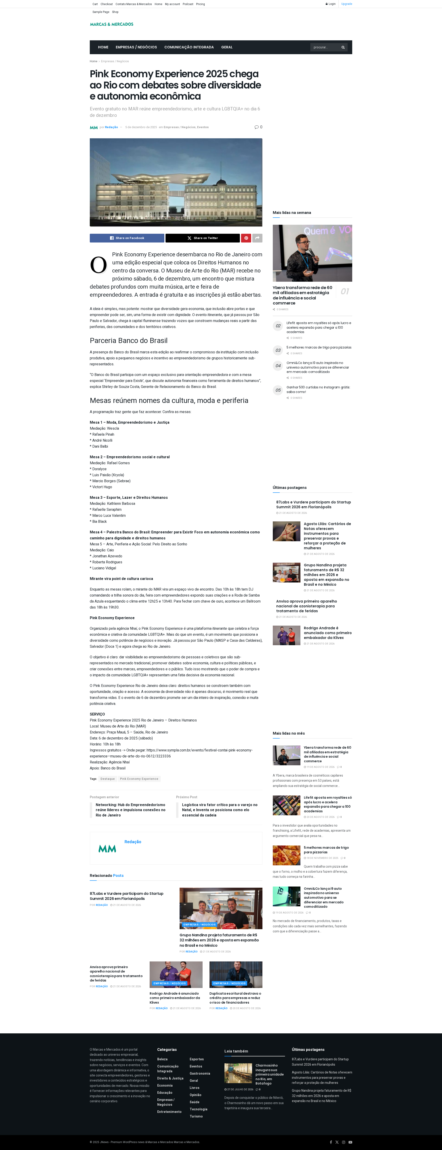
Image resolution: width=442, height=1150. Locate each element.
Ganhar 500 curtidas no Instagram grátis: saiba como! (318, 389)
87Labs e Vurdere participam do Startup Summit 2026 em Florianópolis (126, 896)
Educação (164, 1093)
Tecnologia (198, 1109)
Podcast (188, 4)
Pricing (200, 4)
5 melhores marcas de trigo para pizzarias (319, 347)
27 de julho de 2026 (240, 1089)
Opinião (195, 1095)
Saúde (194, 1102)
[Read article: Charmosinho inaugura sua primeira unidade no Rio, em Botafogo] (238, 1073)
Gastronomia (200, 1073)
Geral (227, 47)
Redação (111, 127)
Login (332, 4)
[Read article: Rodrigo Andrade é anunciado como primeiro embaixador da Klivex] (176, 974)
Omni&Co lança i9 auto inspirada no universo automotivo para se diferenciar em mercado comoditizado (318, 367)
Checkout (107, 4)
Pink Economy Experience (139, 779)
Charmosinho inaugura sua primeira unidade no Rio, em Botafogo (270, 1074)
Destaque (108, 779)
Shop (115, 12)
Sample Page (101, 12)
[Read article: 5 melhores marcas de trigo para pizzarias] (286, 855)
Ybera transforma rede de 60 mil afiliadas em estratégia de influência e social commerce (302, 295)
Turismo (196, 1116)
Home (158, 4)
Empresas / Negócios (136, 47)
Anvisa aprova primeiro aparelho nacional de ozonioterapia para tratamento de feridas (116, 974)
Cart (95, 4)
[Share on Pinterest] (246, 238)
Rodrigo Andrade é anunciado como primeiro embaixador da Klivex (175, 998)
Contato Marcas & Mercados (134, 4)
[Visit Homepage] (112, 24)
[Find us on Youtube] (350, 1142)
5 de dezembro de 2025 (141, 127)
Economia (165, 1085)
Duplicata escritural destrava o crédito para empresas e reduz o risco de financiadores (235, 998)
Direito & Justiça (170, 1078)
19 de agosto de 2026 (320, 767)
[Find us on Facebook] (331, 1142)
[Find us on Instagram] (343, 1142)
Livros (194, 1088)
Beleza (162, 1059)
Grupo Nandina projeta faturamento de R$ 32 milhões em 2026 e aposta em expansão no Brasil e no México (219, 940)
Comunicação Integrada (189, 47)
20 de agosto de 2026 (246, 1008)
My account (172, 4)
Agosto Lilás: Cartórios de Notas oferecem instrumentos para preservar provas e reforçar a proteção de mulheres (327, 535)
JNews (104, 1142)
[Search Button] (343, 47)
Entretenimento (169, 1112)
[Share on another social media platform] (257, 238)
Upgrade (346, 4)
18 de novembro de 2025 (322, 858)
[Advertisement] (312, 93)
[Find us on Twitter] (337, 1142)
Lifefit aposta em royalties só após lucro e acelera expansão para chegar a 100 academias (319, 327)
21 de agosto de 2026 (126, 905)
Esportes (197, 1059)
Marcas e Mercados (186, 1142)
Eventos (203, 127)
